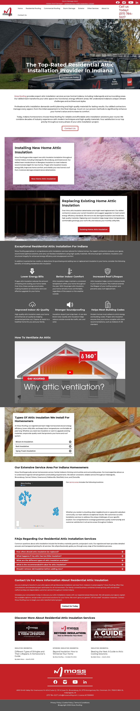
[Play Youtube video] (70, 372)
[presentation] (32, 631)
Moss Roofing (20, 96)
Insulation (19, 648)
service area (73, 482)
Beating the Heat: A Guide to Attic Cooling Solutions (107, 652)
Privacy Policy (55, 703)
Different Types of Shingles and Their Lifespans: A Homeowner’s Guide (30, 653)
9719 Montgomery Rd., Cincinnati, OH (96, 690)
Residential (28, 648)
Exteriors (56, 648)
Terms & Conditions (82, 703)
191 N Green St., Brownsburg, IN (69, 690)
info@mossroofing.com (68, 695)
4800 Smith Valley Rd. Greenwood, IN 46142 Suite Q (36, 690)
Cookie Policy (67, 703)
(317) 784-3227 (52, 695)
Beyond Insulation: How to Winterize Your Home (65, 652)
